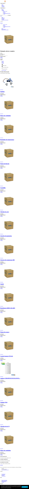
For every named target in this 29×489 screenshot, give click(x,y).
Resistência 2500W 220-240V (7, 308)
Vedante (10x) (3, 402)
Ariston (4, 27)
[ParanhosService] (3, 2)
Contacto (3, 482)
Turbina (2, 91)
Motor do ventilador (5, 115)
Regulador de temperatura (7, 139)
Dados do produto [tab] (4, 70)
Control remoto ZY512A (6, 356)
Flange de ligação (4, 163)
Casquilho (3, 187)
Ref (0, 54)
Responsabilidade (4, 481)
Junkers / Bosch (5, 11)
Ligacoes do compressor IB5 (7, 260)
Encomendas (3, 474)
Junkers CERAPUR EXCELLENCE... (10, 378)
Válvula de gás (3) (5, 426)
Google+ (3, 62)
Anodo (2, 284)
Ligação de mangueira (6, 236)
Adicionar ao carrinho (3, 56)
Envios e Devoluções (4, 480)
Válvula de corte (4, 211)
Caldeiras (4, 12)
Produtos (3, 10)
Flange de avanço (4, 332)
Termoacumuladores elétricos (6, 13)
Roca (4, 25)
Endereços (3, 475)
